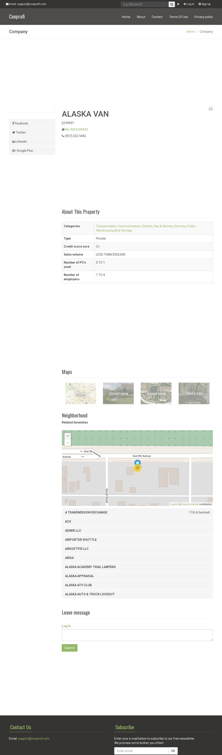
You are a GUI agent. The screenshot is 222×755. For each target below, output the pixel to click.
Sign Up (206, 4)
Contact (157, 17)
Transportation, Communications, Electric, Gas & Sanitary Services (141, 226)
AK (67, 129)
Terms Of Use (178, 17)
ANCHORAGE (79, 129)
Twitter (20, 132)
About (141, 17)
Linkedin (21, 141)
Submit (70, 648)
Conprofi (17, 15)
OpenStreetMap (190, 504)
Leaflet (174, 504)
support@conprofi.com (33, 738)
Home (126, 17)
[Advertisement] (111, 72)
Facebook (21, 123)
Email (27, 4)
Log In (190, 4)
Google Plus (24, 150)
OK (173, 751)
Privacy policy (203, 17)
